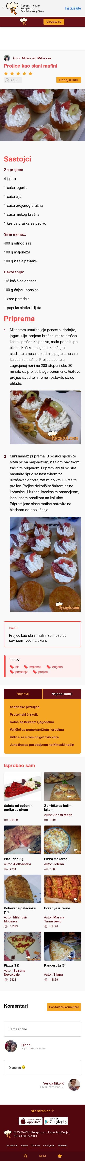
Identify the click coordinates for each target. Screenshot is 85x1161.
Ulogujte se (53, 21)
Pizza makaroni (62, 848)
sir (17, 667)
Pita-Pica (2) (22, 848)
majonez (35, 667)
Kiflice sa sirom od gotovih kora (34, 737)
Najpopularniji (62, 694)
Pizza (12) (22, 957)
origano (57, 667)
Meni (42, 1156)
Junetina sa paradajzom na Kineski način (42, 744)
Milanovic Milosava (36, 58)
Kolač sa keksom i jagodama (32, 722)
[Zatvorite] (3, 8)
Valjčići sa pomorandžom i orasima (37, 729)
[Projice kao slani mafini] (45, 417)
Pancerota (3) (62, 957)
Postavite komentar (64, 1007)
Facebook (12, 1145)
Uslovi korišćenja (58, 1132)
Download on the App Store (30, 1121)
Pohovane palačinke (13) (22, 901)
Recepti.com (8, 1134)
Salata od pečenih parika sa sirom (22, 797)
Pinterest (62, 1145)
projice (43, 672)
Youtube (35, 1145)
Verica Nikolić (53, 1083)
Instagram (49, 1145)
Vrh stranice (40, 1111)
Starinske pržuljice (25, 707)
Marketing (20, 1135)
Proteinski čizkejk (24, 714)
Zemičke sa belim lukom (62, 797)
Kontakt (32, 1135)
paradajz (21, 672)
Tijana (25, 1045)
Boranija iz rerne (62, 901)
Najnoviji (23, 694)
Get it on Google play (56, 1121)
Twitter (24, 1145)
